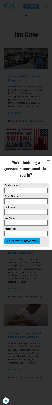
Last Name (9, 218)
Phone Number (12, 196)
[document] (26, 202)
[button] (48, 159)
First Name (9, 207)
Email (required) (12, 185)
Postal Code (10, 229)
